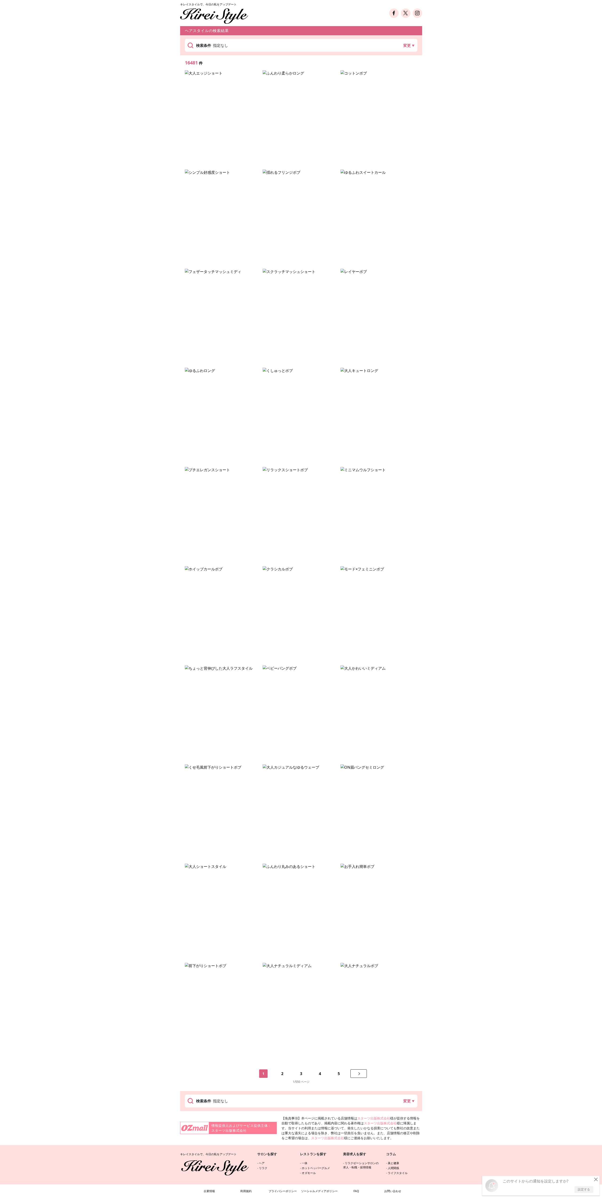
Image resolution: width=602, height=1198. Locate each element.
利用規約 (246, 1191)
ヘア (262, 1163)
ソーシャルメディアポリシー (319, 1191)
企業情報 (209, 1191)
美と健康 (393, 1163)
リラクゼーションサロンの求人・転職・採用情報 (361, 1165)
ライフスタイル (398, 1173)
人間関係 (393, 1168)
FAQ (356, 1191)
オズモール (309, 1173)
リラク (263, 1168)
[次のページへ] (358, 1073)
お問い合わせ (392, 1191)
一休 (304, 1163)
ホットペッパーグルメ (316, 1168)
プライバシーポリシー (283, 1191)
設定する (584, 1189)
